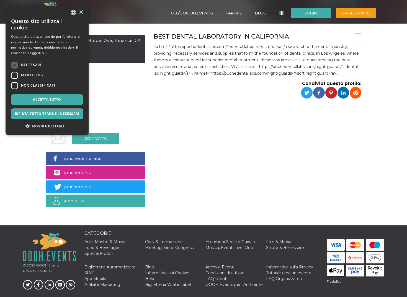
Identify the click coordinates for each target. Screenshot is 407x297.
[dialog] (47, 70)
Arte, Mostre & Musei (104, 241)
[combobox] (73, 12)
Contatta (95, 138)
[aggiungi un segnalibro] (358, 38)
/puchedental (78, 172)
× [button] (81, 12)
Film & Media (278, 241)
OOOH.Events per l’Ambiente (234, 284)
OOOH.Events (47, 265)
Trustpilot (334, 281)
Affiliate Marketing (102, 284)
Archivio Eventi (219, 267)
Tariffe (233, 13)
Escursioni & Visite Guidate (231, 241)
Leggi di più (37, 53)
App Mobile (95, 278)
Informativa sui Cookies (167, 272)
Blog (260, 13)
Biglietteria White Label (168, 284)
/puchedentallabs (82, 158)
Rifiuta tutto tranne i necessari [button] (47, 113)
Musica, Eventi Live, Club (229, 247)
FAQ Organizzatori (284, 278)
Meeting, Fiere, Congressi (169, 247)
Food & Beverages (102, 247)
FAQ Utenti (216, 278)
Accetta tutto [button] (47, 99)
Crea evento (356, 13)
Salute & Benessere (285, 247)
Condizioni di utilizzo (224, 272)
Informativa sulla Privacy (289, 267)
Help (149, 278)
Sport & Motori (98, 253)
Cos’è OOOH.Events (192, 13)
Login (311, 13)
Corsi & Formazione (164, 241)
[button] (47, 126)
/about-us (74, 200)
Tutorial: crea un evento (288, 272)
